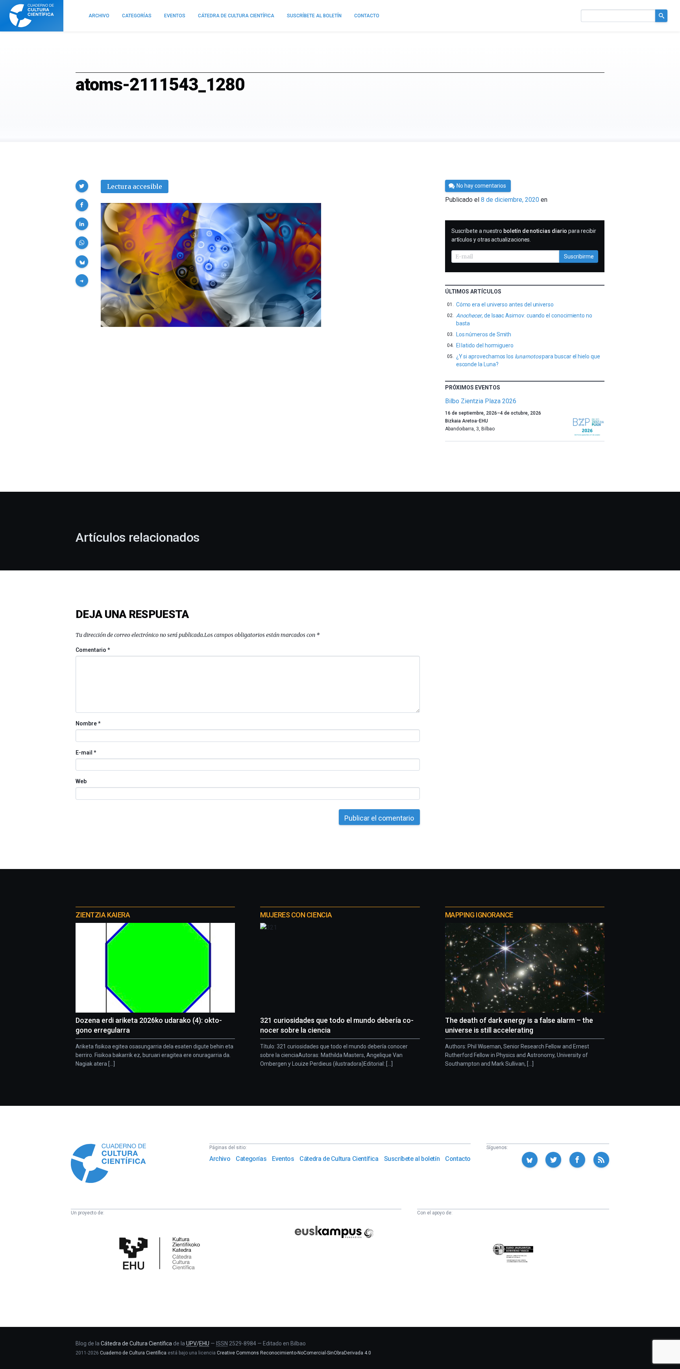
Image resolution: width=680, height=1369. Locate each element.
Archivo (219, 1158)
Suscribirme (579, 256)
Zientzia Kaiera (103, 915)
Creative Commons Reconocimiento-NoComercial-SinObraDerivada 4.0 (294, 1353)
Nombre (88, 723)
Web (81, 781)
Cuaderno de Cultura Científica (133, 1353)
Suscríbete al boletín (412, 1158)
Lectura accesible (134, 186)
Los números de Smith (484, 334)
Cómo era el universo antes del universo (505, 304)
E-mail (86, 752)
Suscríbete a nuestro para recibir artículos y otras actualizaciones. (523, 235)
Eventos (283, 1158)
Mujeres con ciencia (296, 915)
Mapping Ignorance (479, 915)
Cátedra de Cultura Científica (338, 1158)
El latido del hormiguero (485, 345)
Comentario (93, 650)
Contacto (458, 1158)
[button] (82, 186)
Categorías (251, 1158)
